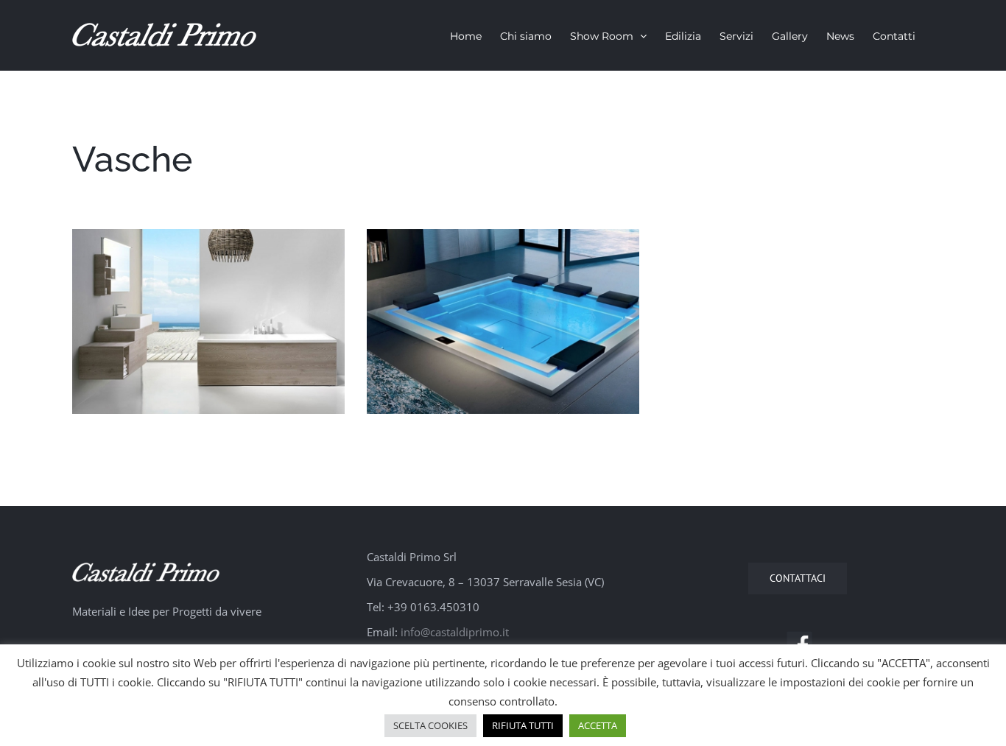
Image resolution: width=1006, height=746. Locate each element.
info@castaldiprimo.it (455, 631)
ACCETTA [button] (597, 725)
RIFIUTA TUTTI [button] (523, 725)
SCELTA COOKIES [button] (430, 725)
